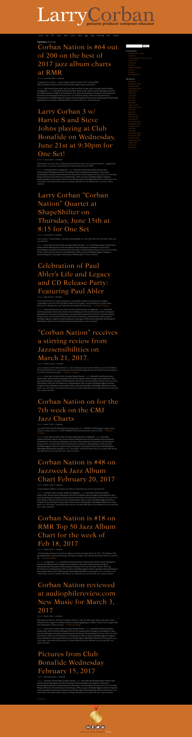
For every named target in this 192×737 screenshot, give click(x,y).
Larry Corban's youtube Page (103, 727)
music (59, 35)
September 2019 (134, 88)
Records (104, 88)
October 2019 (133, 86)
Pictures (85, 88)
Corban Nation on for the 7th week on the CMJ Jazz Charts (78, 410)
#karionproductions (108, 93)
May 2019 (131, 98)
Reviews (110, 88)
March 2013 (132, 147)
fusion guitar (108, 179)
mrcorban (60, 78)
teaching (100, 35)
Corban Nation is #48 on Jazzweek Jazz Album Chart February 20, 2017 (76, 471)
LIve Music (78, 88)
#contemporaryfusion (69, 91)
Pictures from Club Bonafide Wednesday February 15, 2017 (71, 663)
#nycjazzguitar (92, 98)
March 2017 (132, 114)
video (80, 35)
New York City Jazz (81, 182)
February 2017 (133, 117)
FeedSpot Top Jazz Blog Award (96, 714)
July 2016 (131, 128)
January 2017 (133, 119)
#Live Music (79, 96)
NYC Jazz (83, 100)
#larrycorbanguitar (52, 96)
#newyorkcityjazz (43, 98)
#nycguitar (68, 98)
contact (116, 35)
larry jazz (64, 182)
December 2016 (134, 121)
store (66, 35)
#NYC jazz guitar (82, 177)
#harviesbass (41, 93)
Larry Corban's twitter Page (98, 727)
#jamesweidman (66, 93)
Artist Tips (62, 88)
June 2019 (132, 96)
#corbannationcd (93, 91)
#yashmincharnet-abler (56, 321)
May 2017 (131, 112)
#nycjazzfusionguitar (79, 98)
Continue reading (102, 305)
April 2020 (132, 81)
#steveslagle (114, 98)
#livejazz (86, 96)
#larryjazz (63, 96)
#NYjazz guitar (67, 179)
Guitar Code (71, 88)
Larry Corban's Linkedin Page (88, 727)
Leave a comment (94, 100)
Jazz (115, 179)
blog (92, 35)
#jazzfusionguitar (87, 93)
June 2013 (132, 145)
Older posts (41, 699)
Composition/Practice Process (139, 58)
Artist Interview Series (51, 88)
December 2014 (134, 133)
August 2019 (132, 91)
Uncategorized (42, 91)
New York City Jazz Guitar (70, 100)
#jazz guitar (77, 93)
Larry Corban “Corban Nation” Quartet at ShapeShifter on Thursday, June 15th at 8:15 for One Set (74, 212)
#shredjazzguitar (103, 98)
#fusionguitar (104, 91)
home (41, 35)
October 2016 (133, 126)
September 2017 (134, 107)
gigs (86, 35)
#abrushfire (57, 91)
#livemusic (93, 96)
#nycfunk (111, 383)
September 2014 (134, 140)
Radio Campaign (95, 88)
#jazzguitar (98, 93)
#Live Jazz (70, 96)
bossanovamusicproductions (74, 321)
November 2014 (134, 135)
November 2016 (134, 124)
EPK (52, 35)
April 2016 (132, 131)
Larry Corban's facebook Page (93, 727)
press (73, 35)
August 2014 (132, 142)
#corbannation (82, 91)
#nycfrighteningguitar (57, 98)
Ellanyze (108, 732)
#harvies (112, 91)
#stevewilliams (42, 100)
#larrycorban (41, 96)
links (108, 35)
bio (47, 35)
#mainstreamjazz (104, 96)
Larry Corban (41, 182)
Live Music (71, 182)
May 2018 (131, 100)
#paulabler (99, 319)
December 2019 (134, 84)
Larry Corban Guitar (54, 100)
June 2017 (132, 110)
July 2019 (131, 93)
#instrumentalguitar (53, 93)
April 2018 (132, 103)
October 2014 (133, 138)
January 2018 (133, 105)
